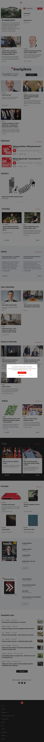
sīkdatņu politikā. (29, 369)
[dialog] (22, 371)
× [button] (36, 365)
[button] (22, 375)
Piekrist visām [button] (22, 372)
